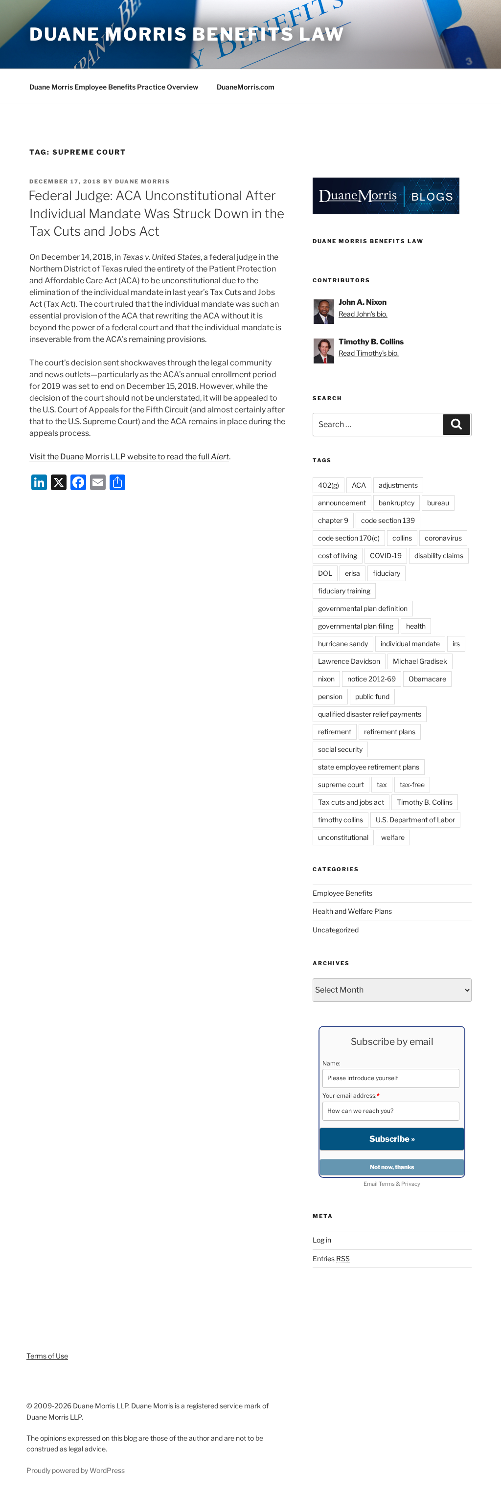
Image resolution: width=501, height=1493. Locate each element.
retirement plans (389, 731)
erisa (352, 573)
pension (330, 696)
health (416, 626)
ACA (359, 485)
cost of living (337, 555)
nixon (326, 679)
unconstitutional (343, 837)
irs (456, 643)
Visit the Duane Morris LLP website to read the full (129, 456)
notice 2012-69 (371, 679)
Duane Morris (142, 181)
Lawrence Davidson (349, 661)
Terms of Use (47, 1356)
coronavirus (443, 538)
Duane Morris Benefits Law (187, 34)
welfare (393, 837)
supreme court (341, 784)
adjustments (398, 485)
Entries (331, 1258)
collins (402, 538)
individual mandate (410, 643)
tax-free (412, 784)
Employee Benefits (342, 893)
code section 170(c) (349, 538)
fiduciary (386, 573)
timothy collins (340, 819)
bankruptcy (396, 502)
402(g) (328, 485)
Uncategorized (336, 930)
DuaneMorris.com (245, 87)
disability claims (438, 555)
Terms (387, 1183)
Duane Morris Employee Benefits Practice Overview (113, 87)
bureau (438, 502)
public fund (372, 696)
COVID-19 (386, 555)
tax (382, 784)
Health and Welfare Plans (352, 911)
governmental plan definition (363, 608)
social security (340, 749)
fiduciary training (344, 591)
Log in (322, 1240)
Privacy (410, 1183)
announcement (342, 502)
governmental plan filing (355, 626)
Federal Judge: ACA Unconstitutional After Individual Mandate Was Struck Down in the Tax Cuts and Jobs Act (156, 213)
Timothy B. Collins (425, 802)
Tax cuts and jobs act (351, 802)
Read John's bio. (363, 314)
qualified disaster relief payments (369, 714)
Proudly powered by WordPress (75, 1470)
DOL (325, 573)
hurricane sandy (343, 643)
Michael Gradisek (420, 661)
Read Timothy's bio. (369, 353)
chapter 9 (333, 520)
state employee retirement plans (368, 767)
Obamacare (427, 679)
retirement (334, 731)
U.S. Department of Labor (415, 819)
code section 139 (388, 520)
